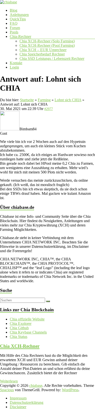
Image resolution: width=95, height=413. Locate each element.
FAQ (14, 23)
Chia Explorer (20, 323)
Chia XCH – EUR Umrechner (42, 50)
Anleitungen (19, 15)
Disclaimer (18, 407)
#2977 (48, 109)
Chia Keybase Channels (28, 332)
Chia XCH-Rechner (19, 346)
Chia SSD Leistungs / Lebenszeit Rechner (51, 58)
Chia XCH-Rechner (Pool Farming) (47, 45)
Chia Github (19, 328)
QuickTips (18, 19)
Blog (13, 10)
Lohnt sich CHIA (68, 100)
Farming (44, 100)
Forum (15, 28)
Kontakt (16, 63)
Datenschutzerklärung (26, 402)
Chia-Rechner (20, 36)
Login (14, 67)
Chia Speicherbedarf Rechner (42, 54)
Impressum (18, 398)
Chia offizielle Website (27, 319)
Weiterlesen (9, 381)
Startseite (27, 100)
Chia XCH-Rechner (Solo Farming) (47, 41)
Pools (14, 32)
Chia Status (18, 337)
